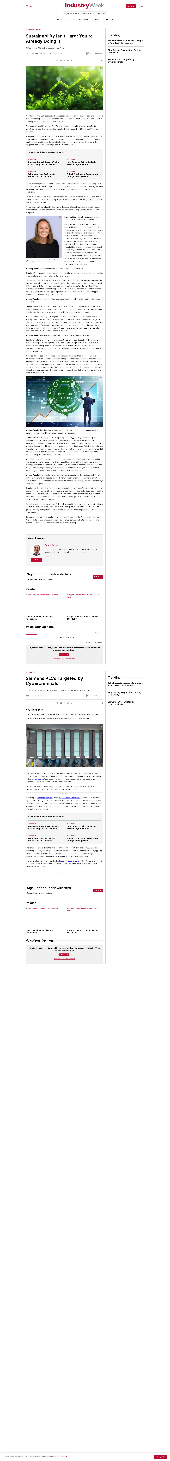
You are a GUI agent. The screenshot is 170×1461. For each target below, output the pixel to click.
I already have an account (64, 659)
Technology (71, 19)
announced (36, 779)
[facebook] (57, 60)
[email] (72, 60)
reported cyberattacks (69, 861)
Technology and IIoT (33, 30)
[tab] (31, 633)
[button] (27, 6)
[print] (102, 60)
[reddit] (68, 60)
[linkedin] (61, 60)
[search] (31, 6)
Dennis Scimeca (32, 53)
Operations (83, 19)
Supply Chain (108, 19)
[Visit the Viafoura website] (98, 643)
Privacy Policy (64, 1456)
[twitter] (64, 60)
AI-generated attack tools (69, 798)
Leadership (95, 19)
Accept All (160, 1457)
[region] (64, 638)
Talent (60, 19)
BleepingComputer (44, 798)
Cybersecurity (31, 672)
